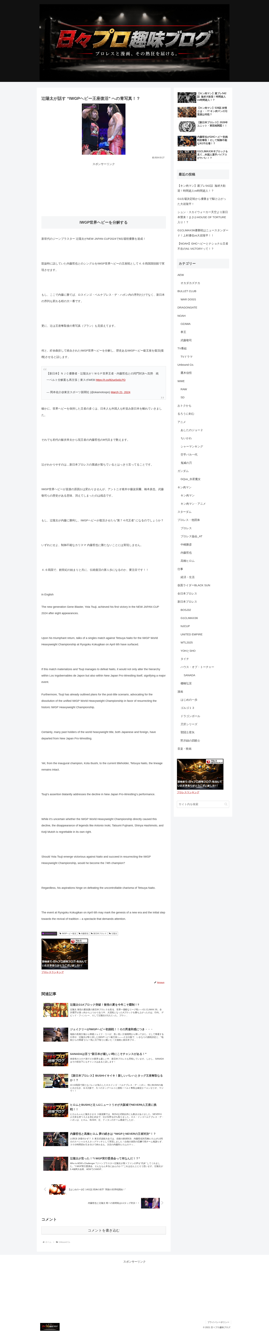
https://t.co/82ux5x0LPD (110, 379)
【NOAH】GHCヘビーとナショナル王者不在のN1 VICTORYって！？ (202, 246)
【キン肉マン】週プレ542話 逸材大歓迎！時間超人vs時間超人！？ (201, 188)
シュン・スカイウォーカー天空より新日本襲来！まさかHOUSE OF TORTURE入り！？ (202, 217)
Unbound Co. (50, 933)
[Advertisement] (103, 188)
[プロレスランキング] (64, 953)
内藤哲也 (84, 933)
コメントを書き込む (104, 1230)
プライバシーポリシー (218, 1322)
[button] (226, 804)
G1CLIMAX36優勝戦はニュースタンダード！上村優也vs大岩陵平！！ (202, 233)
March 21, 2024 (120, 392)
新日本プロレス (99, 933)
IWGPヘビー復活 (69, 933)
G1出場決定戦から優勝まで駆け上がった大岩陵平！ (201, 201)
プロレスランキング (52, 972)
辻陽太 (114, 933)
